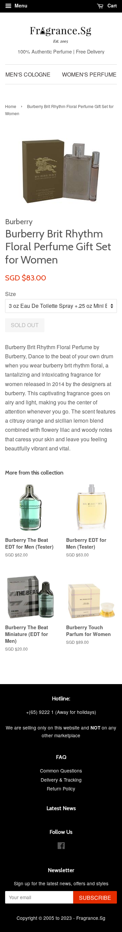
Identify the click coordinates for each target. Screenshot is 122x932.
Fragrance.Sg (90, 917)
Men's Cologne (27, 74)
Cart (111, 5)
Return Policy (61, 788)
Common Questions (61, 770)
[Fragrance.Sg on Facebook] (61, 846)
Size (10, 294)
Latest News (61, 808)
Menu (20, 5)
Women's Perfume (89, 74)
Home (10, 106)
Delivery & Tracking (61, 779)
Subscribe (95, 898)
